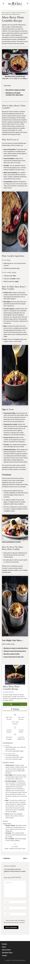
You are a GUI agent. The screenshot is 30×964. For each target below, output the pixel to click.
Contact (4, 955)
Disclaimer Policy (7, 952)
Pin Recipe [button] (16, 709)
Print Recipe (16, 704)
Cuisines (13, 12)
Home (3, 12)
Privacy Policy (6, 949)
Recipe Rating (7, 877)
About (4, 946)
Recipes (8, 12)
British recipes (21, 12)
